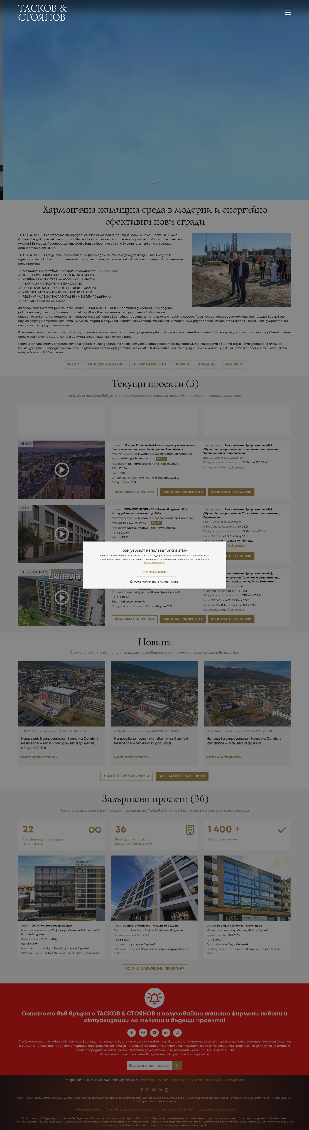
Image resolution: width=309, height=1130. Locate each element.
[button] (154, 581)
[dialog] (154, 565)
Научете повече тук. (154, 562)
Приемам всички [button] (156, 572)
